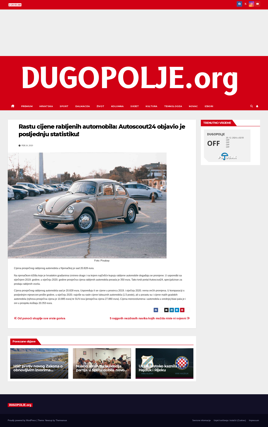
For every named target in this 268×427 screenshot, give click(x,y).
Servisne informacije (201, 420)
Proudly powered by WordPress (22, 420)
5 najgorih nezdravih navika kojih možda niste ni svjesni (148, 318)
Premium (27, 106)
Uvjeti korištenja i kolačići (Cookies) (230, 420)
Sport (64, 106)
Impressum (254, 420)
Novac (193, 106)
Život (100, 106)
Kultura (151, 106)
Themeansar (61, 420)
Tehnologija (173, 106)
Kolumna (117, 106)
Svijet (134, 106)
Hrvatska (46, 106)
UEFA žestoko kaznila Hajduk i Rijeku (158, 368)
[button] (251, 106)
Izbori (209, 106)
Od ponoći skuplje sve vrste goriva (41, 318)
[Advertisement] (134, 32)
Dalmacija (82, 106)
